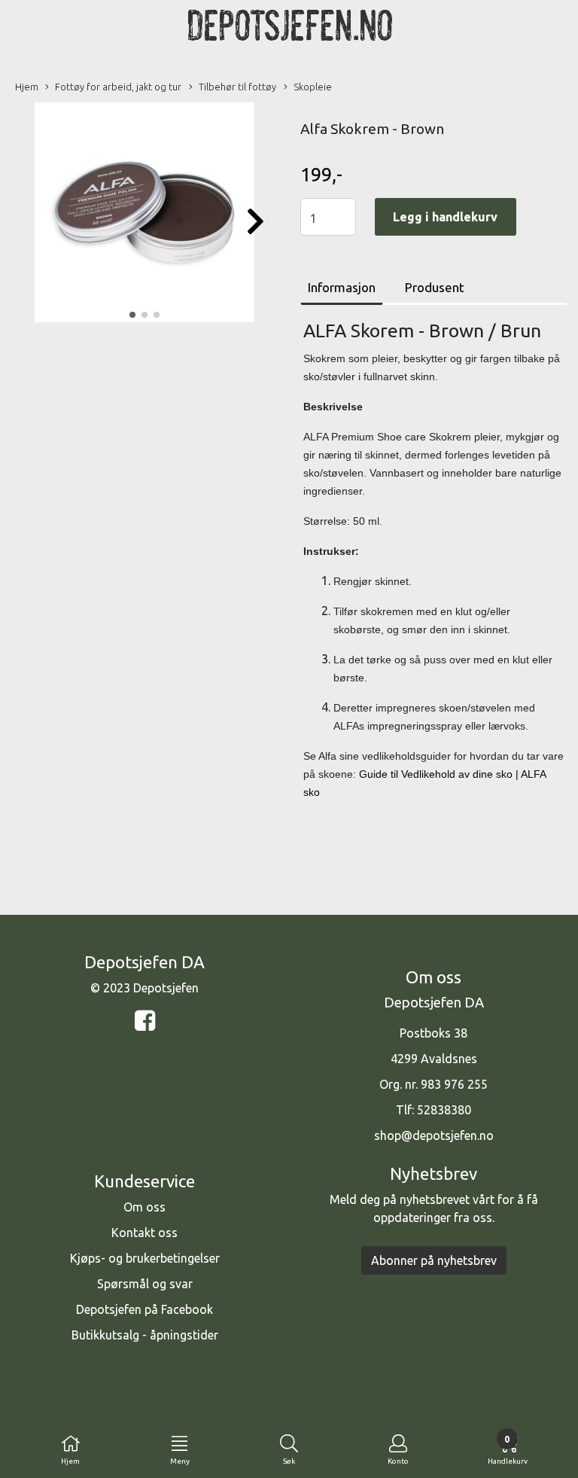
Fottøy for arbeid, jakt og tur (118, 86)
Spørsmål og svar (145, 1284)
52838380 (444, 1110)
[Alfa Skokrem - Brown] (144, 214)
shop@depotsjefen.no (434, 1135)
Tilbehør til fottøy (237, 86)
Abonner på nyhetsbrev (434, 1260)
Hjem (26, 86)
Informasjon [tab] (342, 287)
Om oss (144, 1207)
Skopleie (313, 86)
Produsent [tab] (434, 287)
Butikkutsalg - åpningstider (144, 1335)
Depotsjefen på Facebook (144, 1309)
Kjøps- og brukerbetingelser (145, 1258)
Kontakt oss (144, 1232)
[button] (132, 315)
